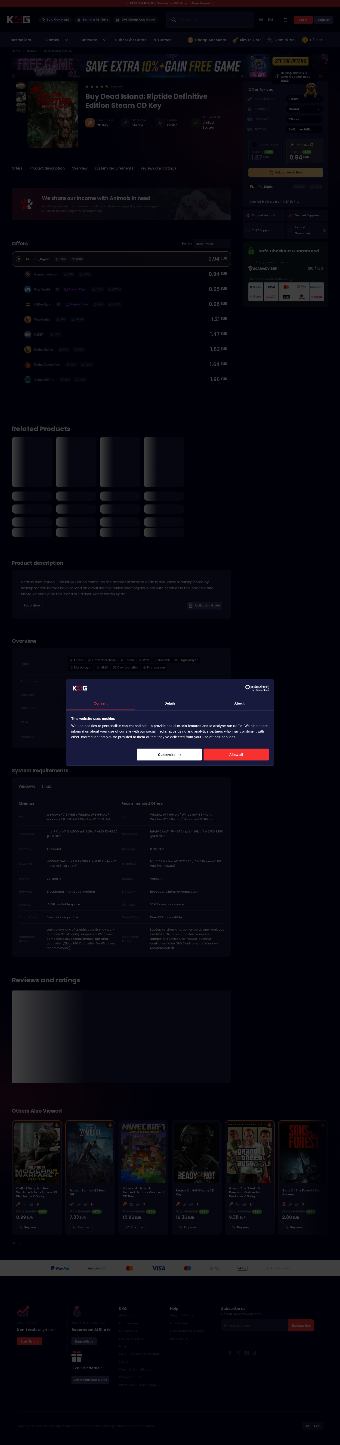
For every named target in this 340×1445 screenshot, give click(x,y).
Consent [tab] (101, 703)
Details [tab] (170, 703)
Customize (166, 754)
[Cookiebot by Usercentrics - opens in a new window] (249, 688)
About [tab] (239, 703)
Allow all (236, 754)
